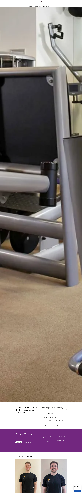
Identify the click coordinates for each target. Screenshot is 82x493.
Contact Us (19, 442)
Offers (52, 6)
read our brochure (53, 418)
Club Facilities (35, 6)
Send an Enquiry (77, 491)
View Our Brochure (28, 442)
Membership (30, 6)
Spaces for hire (41, 6)
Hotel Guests (47, 6)
